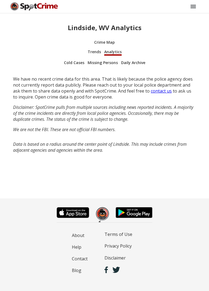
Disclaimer (115, 258)
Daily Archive (133, 62)
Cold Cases (74, 62)
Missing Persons (103, 62)
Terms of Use (118, 234)
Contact (80, 259)
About (78, 235)
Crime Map (104, 42)
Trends (94, 51)
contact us (161, 91)
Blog (76, 270)
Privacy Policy (118, 246)
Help (76, 247)
